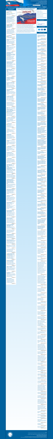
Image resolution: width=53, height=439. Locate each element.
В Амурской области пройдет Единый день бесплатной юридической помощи (10, 62)
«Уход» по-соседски (9, 278)
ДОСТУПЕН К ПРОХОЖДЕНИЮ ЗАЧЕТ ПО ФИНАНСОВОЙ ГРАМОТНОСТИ (10, 225)
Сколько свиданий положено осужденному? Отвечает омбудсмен (10, 90)
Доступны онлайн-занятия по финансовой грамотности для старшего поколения (10, 211)
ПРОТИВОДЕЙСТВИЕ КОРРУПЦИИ (44, 6)
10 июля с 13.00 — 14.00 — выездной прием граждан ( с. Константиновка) (10, 53)
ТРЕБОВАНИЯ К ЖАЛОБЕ (40, 14)
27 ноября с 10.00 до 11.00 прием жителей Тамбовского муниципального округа (11, 168)
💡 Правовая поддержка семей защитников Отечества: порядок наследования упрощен (11, 254)
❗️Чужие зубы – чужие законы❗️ (11, 29)
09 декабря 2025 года (9, 152)
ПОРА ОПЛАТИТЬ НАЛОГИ (10, 174)
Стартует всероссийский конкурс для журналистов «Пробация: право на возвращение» (11, 17)
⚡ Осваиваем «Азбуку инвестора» (11, 117)
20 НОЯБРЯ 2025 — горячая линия (11, 169)
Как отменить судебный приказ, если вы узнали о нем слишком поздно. (10, 83)
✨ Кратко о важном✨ (9, 158)
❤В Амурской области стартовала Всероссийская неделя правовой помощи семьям (11, 55)
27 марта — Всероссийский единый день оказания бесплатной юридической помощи (11, 111)
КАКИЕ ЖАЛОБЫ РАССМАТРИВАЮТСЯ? (42, 13)
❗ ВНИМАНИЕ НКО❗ (9, 123)
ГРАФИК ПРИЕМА (39, 10)
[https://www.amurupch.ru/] (9, 3)
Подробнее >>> (13, 15)
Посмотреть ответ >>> (43, 41)
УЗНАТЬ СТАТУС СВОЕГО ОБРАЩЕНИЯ (41, 17)
